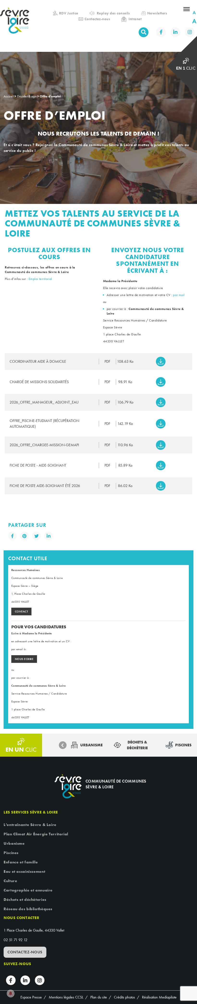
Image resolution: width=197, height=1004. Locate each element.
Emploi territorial (41, 279)
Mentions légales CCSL (66, 997)
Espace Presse (31, 997)
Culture (10, 880)
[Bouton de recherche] (143, 32)
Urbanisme (14, 843)
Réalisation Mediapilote (159, 997)
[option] (87, 745)
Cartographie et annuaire (28, 890)
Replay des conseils (113, 13)
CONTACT (21, 611)
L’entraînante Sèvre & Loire (30, 824)
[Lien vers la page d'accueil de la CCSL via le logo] (16, 26)
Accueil (13, 4)
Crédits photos (124, 997)
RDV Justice (68, 13)
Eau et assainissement (24, 871)
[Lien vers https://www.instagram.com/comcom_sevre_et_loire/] (190, 32)
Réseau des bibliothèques (28, 908)
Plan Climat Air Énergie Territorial (36, 834)
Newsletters (157, 13)
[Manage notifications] (10, 993)
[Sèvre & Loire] (68, 786)
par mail (179, 295)
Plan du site (98, 997)
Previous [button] (63, 745)
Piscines (11, 852)
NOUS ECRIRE (24, 659)
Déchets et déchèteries (25, 899)
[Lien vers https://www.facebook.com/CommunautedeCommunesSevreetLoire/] (161, 32)
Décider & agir (27, 96)
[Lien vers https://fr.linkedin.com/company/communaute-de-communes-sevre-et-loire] (175, 32)
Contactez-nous (97, 19)
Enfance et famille (21, 862)
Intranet (135, 19)
